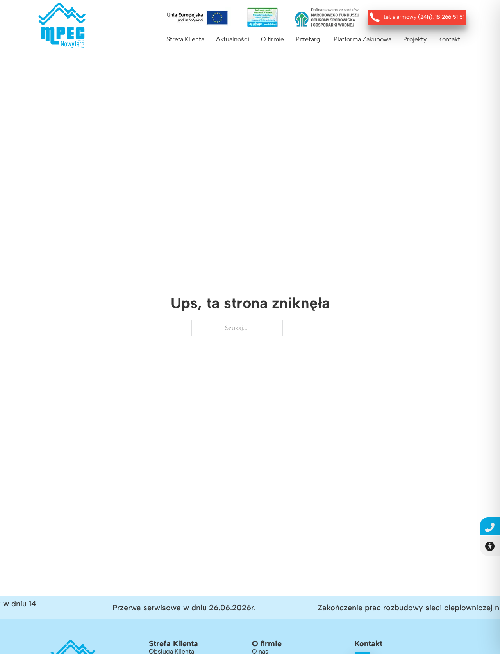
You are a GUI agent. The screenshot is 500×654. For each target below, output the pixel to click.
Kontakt (449, 39)
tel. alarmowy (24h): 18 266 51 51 (424, 17)
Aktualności (232, 39)
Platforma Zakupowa (362, 39)
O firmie (272, 39)
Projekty (415, 39)
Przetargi (309, 39)
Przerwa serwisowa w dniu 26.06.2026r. (177, 607)
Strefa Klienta (185, 39)
